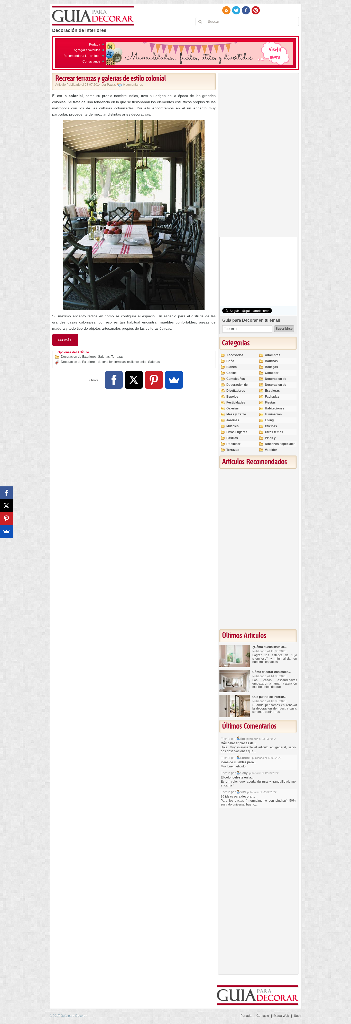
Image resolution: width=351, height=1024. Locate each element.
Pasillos (232, 438)
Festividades (235, 402)
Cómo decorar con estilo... (271, 672)
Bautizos (271, 361)
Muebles (232, 426)
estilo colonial (136, 362)
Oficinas (271, 426)
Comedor (272, 373)
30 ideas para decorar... (238, 796)
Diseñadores (235, 390)
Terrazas (117, 356)
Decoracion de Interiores (237, 387)
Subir (297, 1016)
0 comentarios (133, 84)
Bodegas (271, 367)
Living (269, 420)
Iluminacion (273, 414)
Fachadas (272, 396)
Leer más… (65, 340)
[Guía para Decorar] (93, 16)
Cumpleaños (235, 379)
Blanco (231, 367)
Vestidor (271, 450)
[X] (134, 380)
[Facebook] (114, 380)
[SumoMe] (174, 380)
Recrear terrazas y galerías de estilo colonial (110, 79)
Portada (94, 44)
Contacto (262, 1016)
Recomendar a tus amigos (81, 56)
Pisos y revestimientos (276, 440)
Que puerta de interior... (269, 697)
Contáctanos (91, 61)
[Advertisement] (258, 156)
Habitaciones (274, 408)
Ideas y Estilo (236, 414)
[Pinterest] (154, 380)
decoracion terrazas (112, 362)
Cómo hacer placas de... (238, 743)
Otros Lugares (236, 432)
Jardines (232, 420)
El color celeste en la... (237, 777)
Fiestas (270, 402)
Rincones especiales (280, 444)
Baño (230, 361)
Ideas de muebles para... (238, 762)
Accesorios (234, 355)
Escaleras (272, 390)
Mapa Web (281, 1016)
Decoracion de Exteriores (78, 356)
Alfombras (272, 355)
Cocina (231, 373)
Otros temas (274, 432)
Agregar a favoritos (87, 50)
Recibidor (233, 444)
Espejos (232, 396)
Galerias (104, 356)
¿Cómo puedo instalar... (269, 647)
